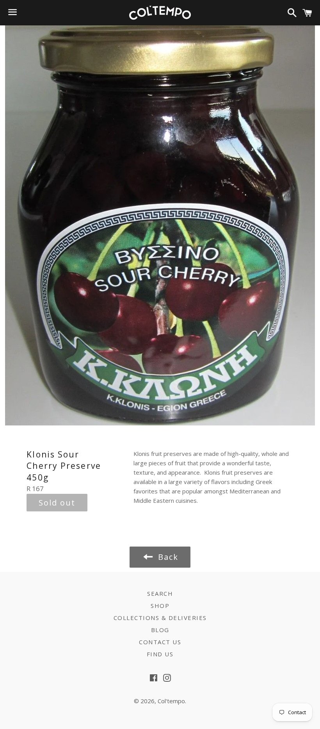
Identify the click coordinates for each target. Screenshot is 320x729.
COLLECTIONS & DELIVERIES (160, 618)
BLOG (160, 630)
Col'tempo (171, 701)
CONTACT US (160, 642)
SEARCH (160, 593)
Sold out (57, 502)
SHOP (160, 605)
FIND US (160, 654)
